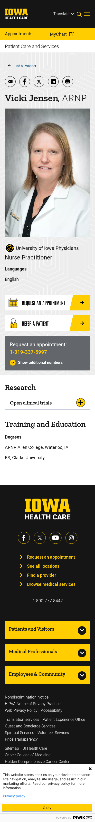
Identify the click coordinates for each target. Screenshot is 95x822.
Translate (61, 14)
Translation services (22, 719)
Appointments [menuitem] (18, 33)
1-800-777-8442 (47, 600)
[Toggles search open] (80, 14)
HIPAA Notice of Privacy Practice (32, 703)
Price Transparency (21, 739)
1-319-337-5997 (28, 352)
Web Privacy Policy (21, 710)
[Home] (19, 14)
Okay (47, 808)
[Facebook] (24, 538)
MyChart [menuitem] (58, 34)
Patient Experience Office (64, 719)
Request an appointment (51, 557)
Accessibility (51, 710)
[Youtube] (55, 538)
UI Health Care (34, 748)
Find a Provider (25, 66)
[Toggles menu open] (87, 14)
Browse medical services (51, 584)
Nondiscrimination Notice (26, 697)
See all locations (43, 566)
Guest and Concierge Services (30, 726)
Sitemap (12, 748)
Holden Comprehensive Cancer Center (37, 761)
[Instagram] (71, 538)
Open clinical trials (31, 403)
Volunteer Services (53, 732)
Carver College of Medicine (27, 755)
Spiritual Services (19, 732)
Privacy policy (14, 796)
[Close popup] (90, 769)
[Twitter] (40, 538)
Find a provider (41, 575)
